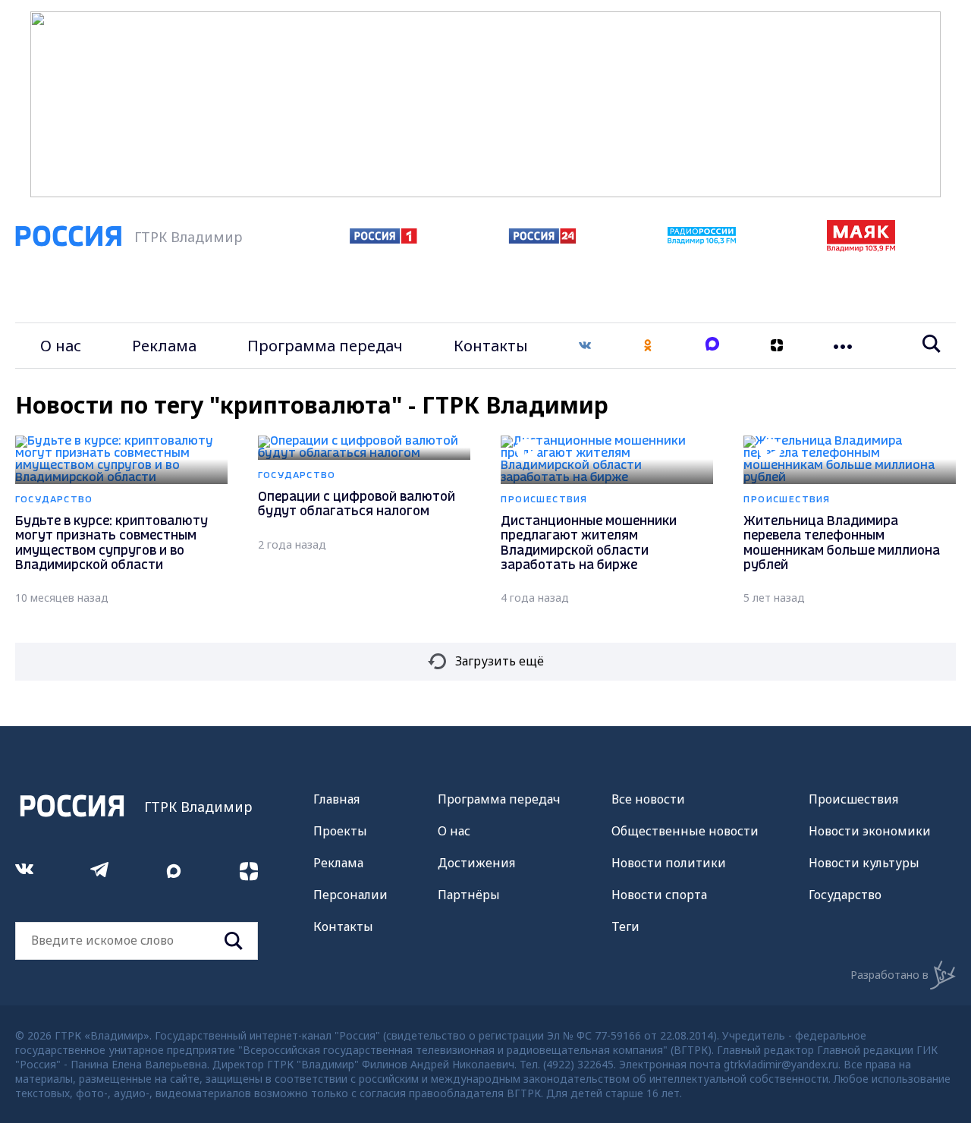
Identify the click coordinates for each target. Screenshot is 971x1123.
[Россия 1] (383, 239)
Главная (336, 799)
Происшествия (853, 799)
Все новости (648, 799)
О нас (60, 345)
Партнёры (469, 894)
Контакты (491, 345)
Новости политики (668, 862)
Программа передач (325, 345)
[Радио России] (702, 239)
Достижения (476, 862)
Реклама (164, 345)
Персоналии (350, 894)
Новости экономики (870, 831)
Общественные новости (685, 831)
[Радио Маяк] (861, 247)
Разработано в (889, 974)
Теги (625, 926)
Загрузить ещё (499, 661)
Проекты (340, 831)
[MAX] (712, 346)
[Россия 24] (542, 239)
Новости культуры (864, 862)
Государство (845, 894)
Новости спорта (659, 894)
